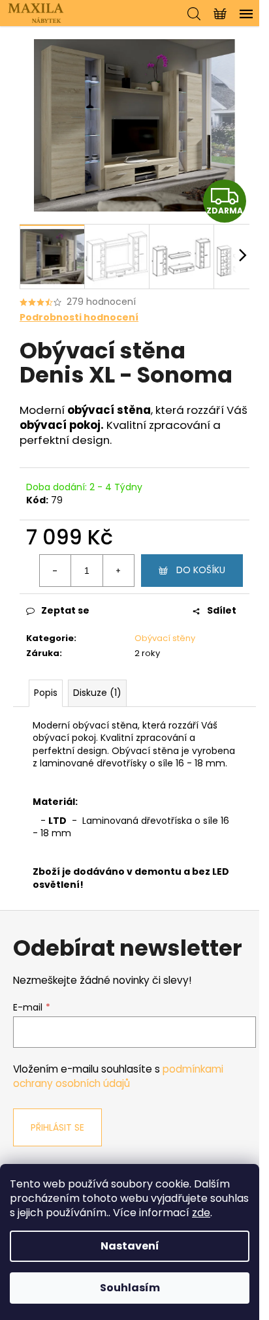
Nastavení (130, 1245)
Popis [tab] (45, 692)
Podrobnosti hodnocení (79, 317)
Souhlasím (130, 1287)
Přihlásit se (57, 1127)
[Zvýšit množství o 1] (118, 570)
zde (201, 1212)
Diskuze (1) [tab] (97, 692)
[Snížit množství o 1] (55, 570)
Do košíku (200, 569)
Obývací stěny (164, 638)
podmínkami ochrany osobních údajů (118, 1076)
